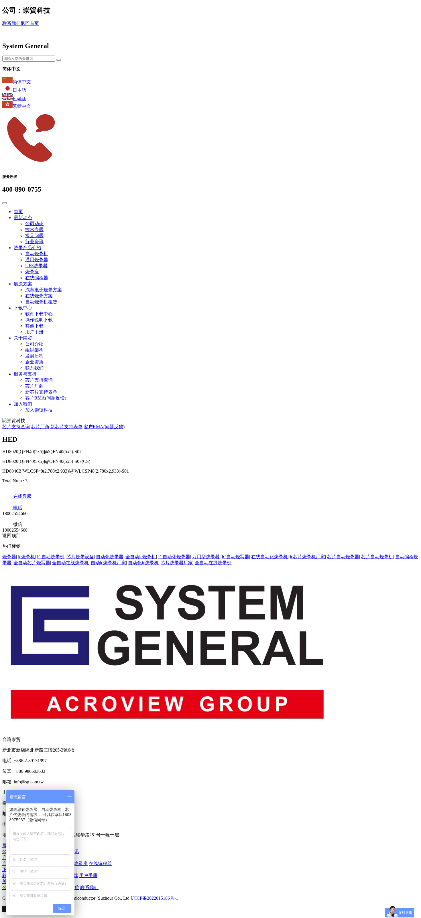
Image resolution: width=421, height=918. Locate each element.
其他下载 (34, 325)
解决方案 (23, 283)
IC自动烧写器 (235, 556)
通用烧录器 (36, 259)
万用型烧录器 (206, 556)
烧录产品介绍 (27, 247)
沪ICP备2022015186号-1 (154, 898)
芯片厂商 (34, 386)
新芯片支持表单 (41, 392)
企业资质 (34, 361)
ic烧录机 (26, 556)
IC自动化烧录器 (174, 556)
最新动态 (23, 217)
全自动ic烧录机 (140, 556)
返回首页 (30, 23)
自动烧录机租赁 (41, 301)
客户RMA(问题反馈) (45, 398)
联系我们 (11, 23)
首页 (18, 211)
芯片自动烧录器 (343, 556)
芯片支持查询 (39, 380)
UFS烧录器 (36, 265)
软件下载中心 (39, 313)
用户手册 (34, 331)
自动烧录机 (36, 253)
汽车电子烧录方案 (43, 289)
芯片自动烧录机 (377, 556)
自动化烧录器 (109, 556)
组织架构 (34, 349)
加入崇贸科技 (39, 410)
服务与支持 (25, 373)
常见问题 (34, 235)
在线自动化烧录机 (269, 556)
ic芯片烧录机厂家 (307, 556)
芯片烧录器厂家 (177, 562)
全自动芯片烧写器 (31, 562)
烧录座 (32, 271)
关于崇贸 (23, 337)
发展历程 (34, 355)
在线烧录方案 (39, 295)
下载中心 (23, 307)
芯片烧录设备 (80, 556)
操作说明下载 (39, 319)
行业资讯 (34, 241)
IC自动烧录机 (50, 556)
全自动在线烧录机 (70, 562)
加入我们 (23, 404)
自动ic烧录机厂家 (108, 562)
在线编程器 (36, 277)
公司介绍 (34, 343)
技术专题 (34, 229)
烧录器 (9, 556)
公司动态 (34, 223)
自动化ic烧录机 (143, 562)
